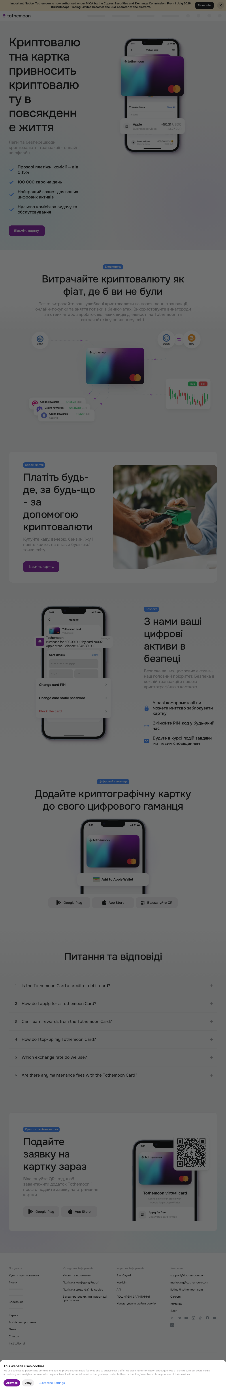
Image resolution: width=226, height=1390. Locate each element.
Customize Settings (52, 1383)
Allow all (11, 1383)
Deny (28, 1383)
